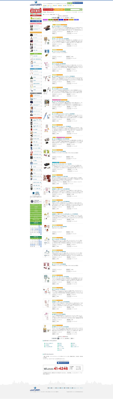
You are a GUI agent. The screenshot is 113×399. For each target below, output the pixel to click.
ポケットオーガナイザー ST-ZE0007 (61, 38)
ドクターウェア (36, 74)
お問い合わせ (36, 217)
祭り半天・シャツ (36, 135)
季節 (55, 19)
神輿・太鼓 (35, 141)
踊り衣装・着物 (36, 138)
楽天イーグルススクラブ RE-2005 (60, 176)
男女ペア (34, 98)
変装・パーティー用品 (37, 169)
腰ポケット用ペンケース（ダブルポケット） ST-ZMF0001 (65, 214)
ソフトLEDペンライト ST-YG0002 (60, 88)
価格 (76, 19)
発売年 (66, 19)
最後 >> (72, 17)
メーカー (71, 19)
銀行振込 (60, 343)
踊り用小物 (35, 163)
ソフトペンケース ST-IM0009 (59, 151)
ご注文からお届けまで (49, 343)
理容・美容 (35, 50)
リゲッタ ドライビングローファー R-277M (62, 163)
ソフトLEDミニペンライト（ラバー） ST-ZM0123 (64, 76)
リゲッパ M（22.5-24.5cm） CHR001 (61, 101)
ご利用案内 (47, 345)
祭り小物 (34, 179)
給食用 (34, 62)
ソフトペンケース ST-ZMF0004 (60, 226)
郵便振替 (60, 345)
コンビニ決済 (61, 346)
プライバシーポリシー (36, 213)
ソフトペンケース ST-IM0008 (59, 264)
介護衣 (34, 89)
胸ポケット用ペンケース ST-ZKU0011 (61, 301)
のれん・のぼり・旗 (36, 157)
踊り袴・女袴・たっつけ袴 (37, 126)
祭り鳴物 (34, 132)
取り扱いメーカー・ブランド (48, 7)
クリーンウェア (36, 65)
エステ (34, 47)
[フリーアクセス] (69, 3)
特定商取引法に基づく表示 (35, 204)
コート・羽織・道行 (36, 188)
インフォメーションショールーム (36, 29)
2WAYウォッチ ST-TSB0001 (59, 314)
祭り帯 (34, 166)
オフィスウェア (36, 25)
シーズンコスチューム (37, 151)
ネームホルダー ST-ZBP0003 (59, 63)
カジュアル (35, 37)
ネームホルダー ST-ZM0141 (59, 289)
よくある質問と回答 (48, 346)
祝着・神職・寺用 (36, 185)
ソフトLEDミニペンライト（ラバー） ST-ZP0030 (64, 113)
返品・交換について (75, 346)
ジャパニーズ (35, 40)
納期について (74, 345)
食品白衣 (55, 5)
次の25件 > (67, 17)
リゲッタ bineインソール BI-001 (60, 26)
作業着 (65, 5)
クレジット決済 (61, 348)
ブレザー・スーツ (36, 114)
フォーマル (35, 34)
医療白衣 (60, 5)
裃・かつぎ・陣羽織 (36, 148)
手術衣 (34, 77)
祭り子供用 (35, 129)
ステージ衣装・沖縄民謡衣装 (37, 120)
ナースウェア (35, 71)
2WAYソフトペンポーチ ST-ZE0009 (61, 326)
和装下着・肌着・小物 (37, 182)
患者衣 (34, 80)
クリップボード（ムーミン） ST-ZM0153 (62, 126)
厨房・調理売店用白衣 (37, 59)
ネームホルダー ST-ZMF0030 (59, 239)
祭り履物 (34, 160)
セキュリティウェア (36, 111)
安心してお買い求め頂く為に (36, 215)
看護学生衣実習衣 (36, 83)
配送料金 (73, 343)
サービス (50, 5)
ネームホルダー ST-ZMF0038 (59, 251)
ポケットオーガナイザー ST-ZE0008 (61, 276)
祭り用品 (70, 5)
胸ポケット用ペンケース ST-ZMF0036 (61, 189)
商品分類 (45, 19)
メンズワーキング (36, 95)
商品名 (61, 19)
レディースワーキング (37, 101)
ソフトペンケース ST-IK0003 (59, 51)
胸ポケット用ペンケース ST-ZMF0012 (61, 201)
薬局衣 (34, 86)
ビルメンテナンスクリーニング (36, 105)
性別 (50, 19)
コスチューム (35, 123)
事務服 (45, 5)
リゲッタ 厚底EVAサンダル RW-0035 (61, 138)
